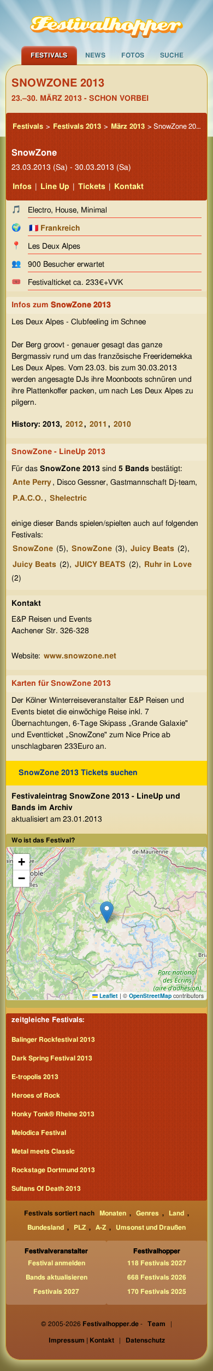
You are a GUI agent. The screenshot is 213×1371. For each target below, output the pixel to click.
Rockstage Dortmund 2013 (53, 1170)
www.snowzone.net (80, 656)
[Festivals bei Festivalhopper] (106, 23)
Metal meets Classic (43, 1151)
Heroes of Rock (35, 1095)
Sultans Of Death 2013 (46, 1188)
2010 (122, 424)
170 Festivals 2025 (156, 1291)
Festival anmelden (56, 1263)
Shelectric (68, 498)
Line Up (54, 187)
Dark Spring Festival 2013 (51, 1058)
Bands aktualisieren (56, 1277)
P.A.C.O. (28, 498)
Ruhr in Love (168, 565)
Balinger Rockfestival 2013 (53, 1039)
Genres (147, 1213)
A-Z (101, 1227)
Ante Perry (32, 482)
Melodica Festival (38, 1132)
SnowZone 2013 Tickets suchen (78, 773)
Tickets (91, 187)
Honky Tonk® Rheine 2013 (52, 1114)
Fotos (132, 55)
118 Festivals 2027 (156, 1263)
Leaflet (108, 995)
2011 (98, 424)
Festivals (49, 55)
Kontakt (129, 187)
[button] (107, 912)
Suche (172, 55)
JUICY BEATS (100, 565)
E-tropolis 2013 (34, 1077)
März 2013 (128, 126)
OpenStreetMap (150, 995)
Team (156, 1324)
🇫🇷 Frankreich (54, 228)
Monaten (112, 1213)
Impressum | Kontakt (81, 1340)
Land (176, 1213)
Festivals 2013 (77, 126)
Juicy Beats (152, 549)
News (95, 55)
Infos (22, 187)
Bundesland (45, 1227)
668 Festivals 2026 (156, 1277)
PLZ (80, 1227)
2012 (74, 424)
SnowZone (33, 549)
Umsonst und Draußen (151, 1227)
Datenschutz (145, 1340)
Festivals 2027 (56, 1291)
